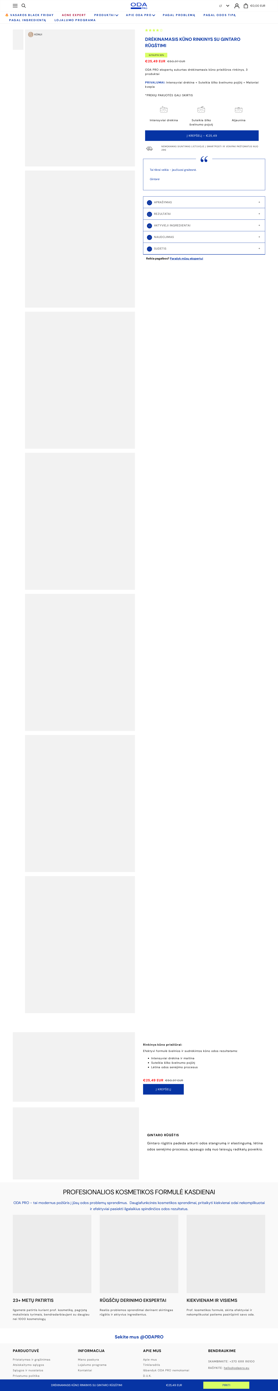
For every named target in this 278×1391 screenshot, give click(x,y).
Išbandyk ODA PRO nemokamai (166, 1370)
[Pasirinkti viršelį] (21, 39)
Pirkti (226, 1385)
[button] (154, 30)
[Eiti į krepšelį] (245, 5)
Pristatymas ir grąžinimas (31, 1359)
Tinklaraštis (151, 1365)
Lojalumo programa (92, 1365)
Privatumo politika (26, 1376)
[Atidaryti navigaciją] (15, 5)
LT (220, 6)
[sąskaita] (236, 5)
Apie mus (150, 1359)
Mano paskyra (88, 1359)
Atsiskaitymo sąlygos (28, 1365)
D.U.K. (147, 1376)
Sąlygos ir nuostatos (28, 1370)
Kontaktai (85, 1370)
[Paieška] (24, 5)
